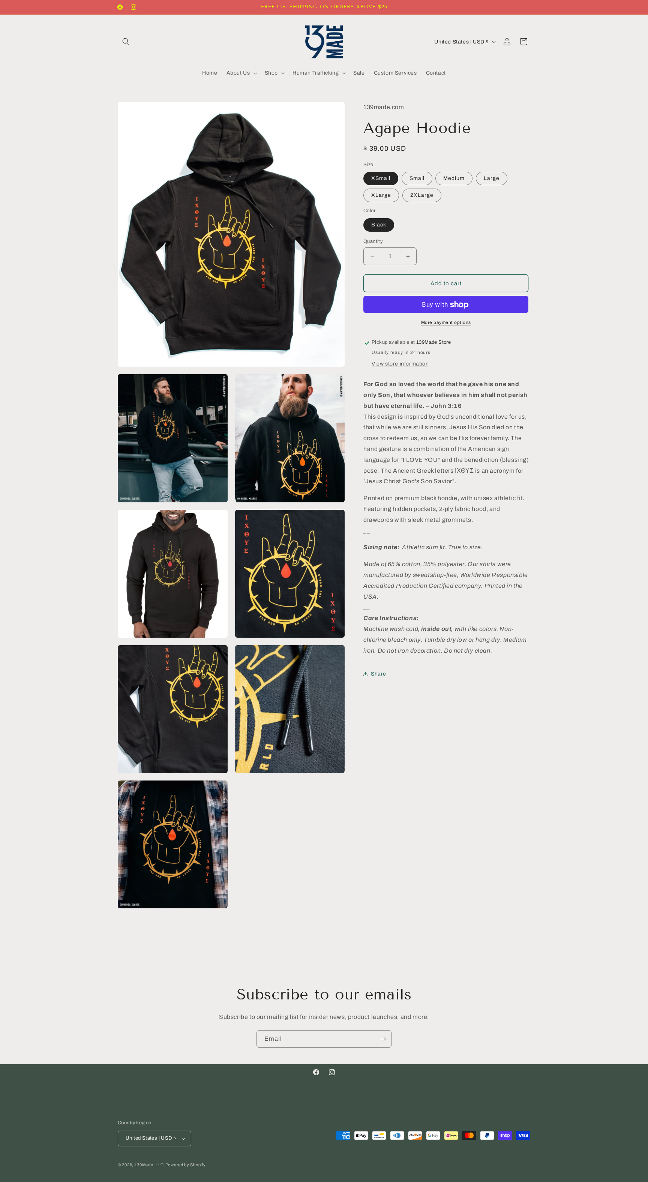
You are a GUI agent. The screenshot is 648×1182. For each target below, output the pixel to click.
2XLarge (422, 195)
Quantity (373, 241)
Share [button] (378, 674)
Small (417, 178)
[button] (126, 41)
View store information (400, 364)
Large (492, 178)
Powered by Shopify (185, 1165)
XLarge (381, 195)
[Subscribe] (383, 1039)
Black (378, 225)
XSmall (380, 178)
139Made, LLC (149, 1165)
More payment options (446, 322)
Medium (454, 178)
